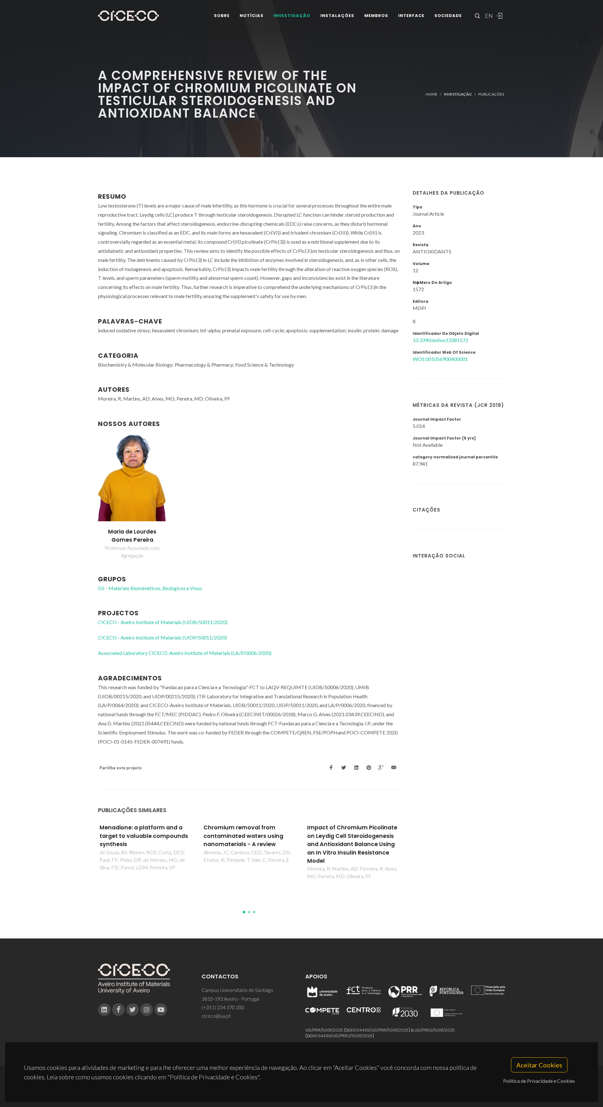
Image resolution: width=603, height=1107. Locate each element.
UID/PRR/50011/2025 (324, 1030)
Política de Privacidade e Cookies (539, 1081)
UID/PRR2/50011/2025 (435, 1030)
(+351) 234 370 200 (223, 1007)
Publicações (491, 94)
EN (488, 16)
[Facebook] (118, 1009)
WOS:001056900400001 (440, 359)
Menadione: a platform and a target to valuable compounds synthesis (144, 836)
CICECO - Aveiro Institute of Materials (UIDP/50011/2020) (162, 637)
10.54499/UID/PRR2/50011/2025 (343, 1035)
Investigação (292, 16)
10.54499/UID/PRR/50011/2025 (381, 1030)
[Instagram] (146, 1009)
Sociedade (448, 16)
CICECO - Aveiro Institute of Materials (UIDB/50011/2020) (162, 622)
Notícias (251, 16)
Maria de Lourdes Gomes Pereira (132, 536)
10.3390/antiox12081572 (440, 340)
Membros (376, 16)
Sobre (222, 16)
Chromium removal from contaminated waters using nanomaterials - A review (243, 836)
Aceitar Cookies (539, 1065)
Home (431, 94)
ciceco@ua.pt (216, 1016)
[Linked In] (104, 1009)
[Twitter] (132, 1009)
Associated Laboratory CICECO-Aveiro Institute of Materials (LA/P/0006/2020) (184, 653)
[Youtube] (161, 1009)
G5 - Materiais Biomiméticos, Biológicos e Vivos (150, 588)
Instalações (337, 16)
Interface (411, 16)
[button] (244, 912)
